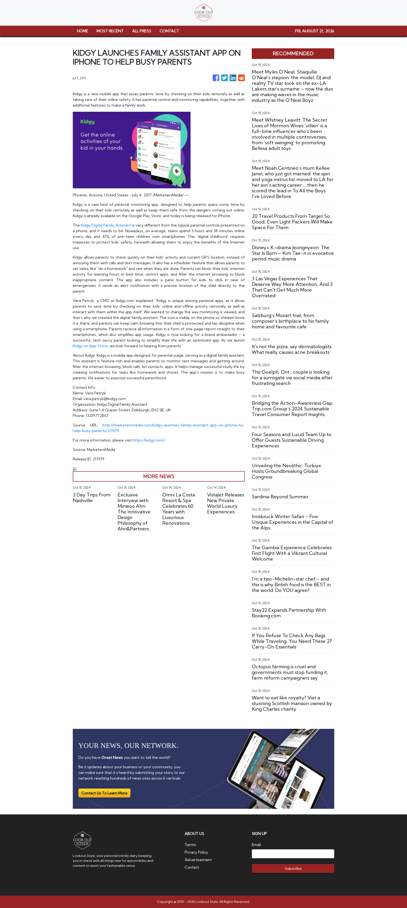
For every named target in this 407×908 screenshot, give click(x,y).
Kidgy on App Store (90, 345)
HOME (82, 31)
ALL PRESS (141, 31)
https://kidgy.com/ (149, 440)
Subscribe (293, 868)
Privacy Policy (196, 852)
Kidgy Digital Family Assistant (106, 225)
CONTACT (169, 31)
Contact (192, 867)
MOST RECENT (110, 31)
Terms (190, 844)
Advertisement (198, 859)
